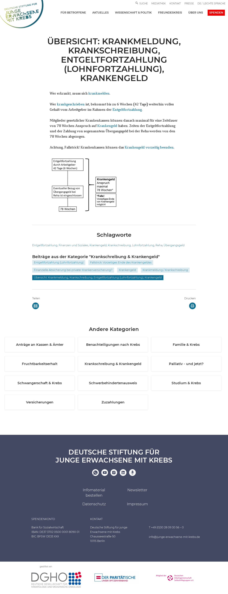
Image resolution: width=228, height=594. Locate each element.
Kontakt (175, 3)
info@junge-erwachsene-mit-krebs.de (174, 537)
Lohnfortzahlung (143, 245)
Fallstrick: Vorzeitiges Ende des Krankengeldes (121, 262)
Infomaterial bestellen (94, 493)
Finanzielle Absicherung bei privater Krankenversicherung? (73, 270)
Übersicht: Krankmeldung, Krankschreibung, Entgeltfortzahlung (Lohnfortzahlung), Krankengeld (98, 277)
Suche (143, 3)
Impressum (137, 504)
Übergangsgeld (174, 245)
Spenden (216, 12)
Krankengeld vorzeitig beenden (149, 148)
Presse (189, 3)
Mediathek (158, 3)
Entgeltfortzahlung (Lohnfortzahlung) (59, 262)
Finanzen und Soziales (73, 245)
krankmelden (98, 94)
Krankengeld (107, 126)
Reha (158, 245)
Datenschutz (94, 504)
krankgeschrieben (71, 104)
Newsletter (137, 490)
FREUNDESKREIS (170, 12)
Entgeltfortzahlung (127, 110)
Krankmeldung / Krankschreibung (165, 270)
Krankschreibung (119, 245)
